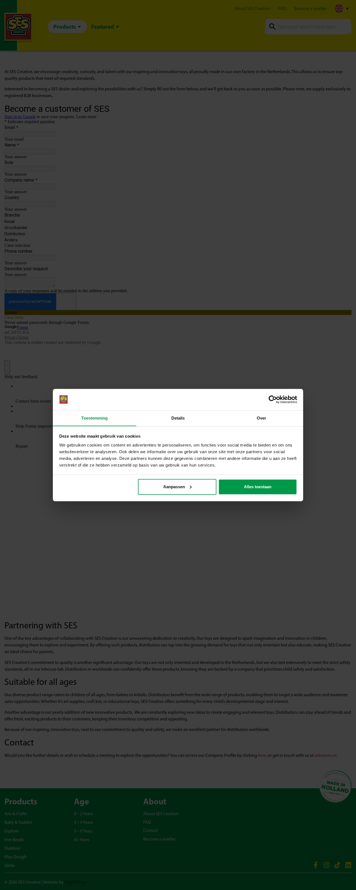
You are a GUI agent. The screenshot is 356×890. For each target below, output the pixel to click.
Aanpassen (174, 486)
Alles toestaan (257, 486)
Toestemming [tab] (94, 417)
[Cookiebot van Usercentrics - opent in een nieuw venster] (272, 399)
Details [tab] (178, 417)
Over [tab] (261, 417)
